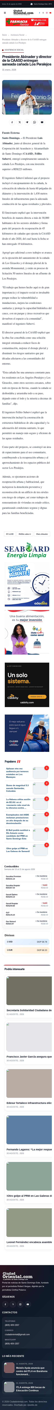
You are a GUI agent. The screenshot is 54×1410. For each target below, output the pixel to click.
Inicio (4, 34)
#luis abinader (42, 534)
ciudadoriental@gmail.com (17, 1334)
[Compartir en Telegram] (27, 122)
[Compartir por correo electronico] (42, 122)
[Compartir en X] (20, 122)
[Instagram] (46, 13)
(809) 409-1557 (12, 1325)
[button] (27, 97)
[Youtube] (50, 13)
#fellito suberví (25, 534)
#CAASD (9, 534)
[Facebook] (39, 13)
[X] (43, 13)
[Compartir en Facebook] (12, 122)
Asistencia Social (17, 34)
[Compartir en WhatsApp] (35, 122)
